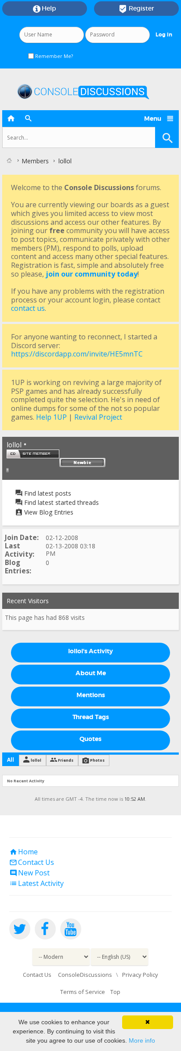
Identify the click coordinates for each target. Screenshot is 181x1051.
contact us (28, 308)
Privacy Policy (140, 975)
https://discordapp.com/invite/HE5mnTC (77, 354)
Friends (65, 760)
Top (115, 992)
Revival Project (98, 417)
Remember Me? (53, 56)
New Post (29, 873)
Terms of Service (82, 992)
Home (23, 852)
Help (44, 8)
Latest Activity (36, 883)
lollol (36, 760)
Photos (97, 760)
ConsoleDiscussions (85, 975)
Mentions (90, 695)
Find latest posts (46, 493)
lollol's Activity (90, 651)
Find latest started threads (60, 502)
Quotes (90, 739)
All (10, 759)
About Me (91, 673)
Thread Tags (90, 717)
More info (142, 1040)
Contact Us (31, 862)
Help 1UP (51, 417)
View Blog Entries (47, 512)
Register (136, 8)
